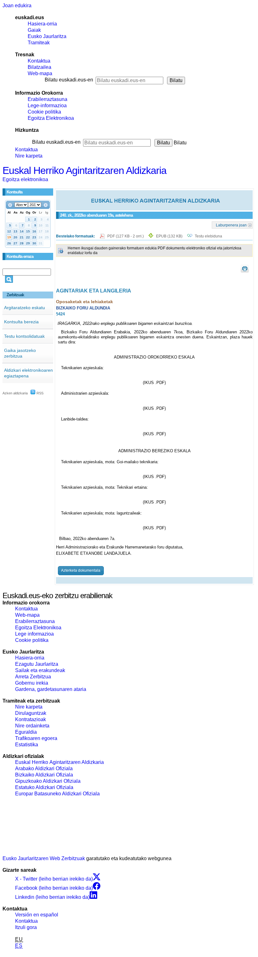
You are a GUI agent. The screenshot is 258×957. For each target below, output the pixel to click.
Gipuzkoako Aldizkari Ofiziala (48, 781)
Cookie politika (44, 111)
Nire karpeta (28, 156)
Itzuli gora (26, 927)
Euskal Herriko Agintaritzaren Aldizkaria (84, 170)
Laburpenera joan (231, 225)
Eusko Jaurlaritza (47, 36)
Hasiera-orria (42, 23)
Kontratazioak (30, 719)
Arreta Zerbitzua (33, 676)
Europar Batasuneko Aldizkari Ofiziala (57, 793)
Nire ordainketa (32, 725)
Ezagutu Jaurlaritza (36, 664)
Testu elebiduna (208, 236)
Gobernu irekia (31, 683)
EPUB (169, 236)
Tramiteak (39, 42)
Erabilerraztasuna (47, 99)
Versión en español (36, 914)
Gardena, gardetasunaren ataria (50, 689)
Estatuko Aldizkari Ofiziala (44, 787)
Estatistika (26, 744)
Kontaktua (39, 61)
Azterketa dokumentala (80, 570)
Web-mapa (40, 73)
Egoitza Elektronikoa (51, 118)
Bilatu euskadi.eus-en (69, 79)
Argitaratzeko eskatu (24, 307)
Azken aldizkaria (15, 393)
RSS (39, 393)
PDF (126, 236)
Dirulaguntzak (30, 713)
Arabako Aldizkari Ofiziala (44, 768)
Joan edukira (17, 5)
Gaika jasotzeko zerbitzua (20, 353)
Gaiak (34, 30)
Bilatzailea (39, 67)
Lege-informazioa (47, 105)
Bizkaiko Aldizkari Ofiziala (44, 774)
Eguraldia (26, 732)
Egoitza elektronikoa (25, 179)
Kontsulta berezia (21, 321)
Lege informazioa (34, 634)
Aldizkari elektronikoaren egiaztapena (28, 373)
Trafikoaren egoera (36, 738)
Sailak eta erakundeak (40, 670)
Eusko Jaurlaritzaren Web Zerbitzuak (44, 858)
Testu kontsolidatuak (24, 336)
